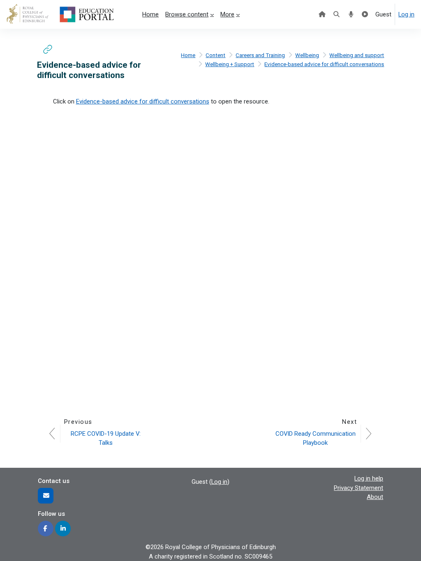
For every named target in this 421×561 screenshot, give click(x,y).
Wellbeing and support (356, 55)
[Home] (322, 14)
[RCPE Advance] (365, 14)
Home (188, 55)
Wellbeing (307, 55)
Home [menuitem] (150, 14)
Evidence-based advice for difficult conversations (324, 64)
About (375, 497)
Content (215, 55)
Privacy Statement (358, 488)
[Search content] (336, 14)
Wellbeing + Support (229, 64)
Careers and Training (260, 55)
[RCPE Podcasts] (351, 14)
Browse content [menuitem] (186, 14)
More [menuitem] (227, 14)
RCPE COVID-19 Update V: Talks (106, 438)
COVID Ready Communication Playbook (316, 438)
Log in (406, 14)
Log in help (368, 478)
